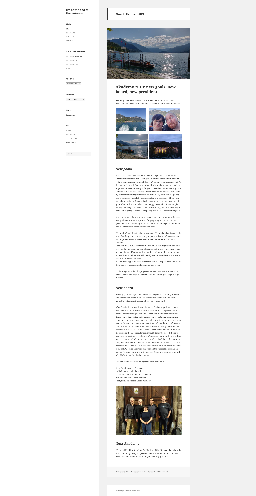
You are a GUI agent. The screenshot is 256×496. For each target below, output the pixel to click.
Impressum (70, 115)
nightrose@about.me (74, 56)
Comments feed (72, 138)
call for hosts (169, 453)
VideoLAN (70, 37)
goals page (167, 274)
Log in (68, 130)
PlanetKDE (152, 472)
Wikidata (69, 41)
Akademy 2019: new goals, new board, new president (146, 89)
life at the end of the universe (77, 11)
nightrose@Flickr (72, 60)
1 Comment (163, 472)
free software (138, 472)
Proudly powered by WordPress (128, 491)
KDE (67, 29)
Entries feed (70, 134)
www (68, 68)
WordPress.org (72, 142)
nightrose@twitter (73, 64)
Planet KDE (70, 33)
